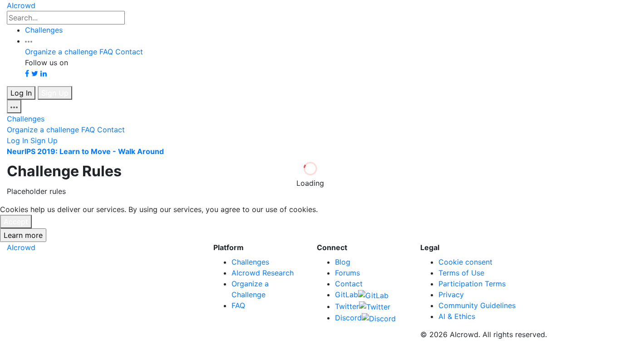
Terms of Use (461, 272)
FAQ (106, 51)
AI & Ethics (456, 316)
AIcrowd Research (262, 272)
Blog (342, 261)
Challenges (44, 29)
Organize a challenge (61, 51)
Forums (347, 272)
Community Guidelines (477, 305)
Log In (21, 92)
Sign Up (55, 92)
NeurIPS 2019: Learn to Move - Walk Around (85, 151)
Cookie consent (465, 261)
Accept (16, 221)
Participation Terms (472, 283)
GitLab (346, 294)
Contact (129, 51)
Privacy (451, 294)
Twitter (347, 306)
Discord (348, 317)
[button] (28, 40)
